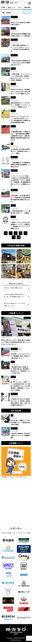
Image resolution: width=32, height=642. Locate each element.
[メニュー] (29, 3)
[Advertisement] (16, 505)
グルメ (20, 7)
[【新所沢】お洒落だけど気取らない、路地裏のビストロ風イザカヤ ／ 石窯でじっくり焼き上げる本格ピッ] (23, 256)
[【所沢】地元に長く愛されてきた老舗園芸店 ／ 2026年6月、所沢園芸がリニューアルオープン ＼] (8, 256)
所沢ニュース (11, 7)
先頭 (5, 233)
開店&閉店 (27, 7)
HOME (3, 7)
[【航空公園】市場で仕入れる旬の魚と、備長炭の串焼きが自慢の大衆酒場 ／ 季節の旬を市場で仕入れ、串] (23, 271)
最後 (18, 237)
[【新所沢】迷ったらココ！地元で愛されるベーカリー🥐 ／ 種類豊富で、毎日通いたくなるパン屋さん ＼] (8, 271)
